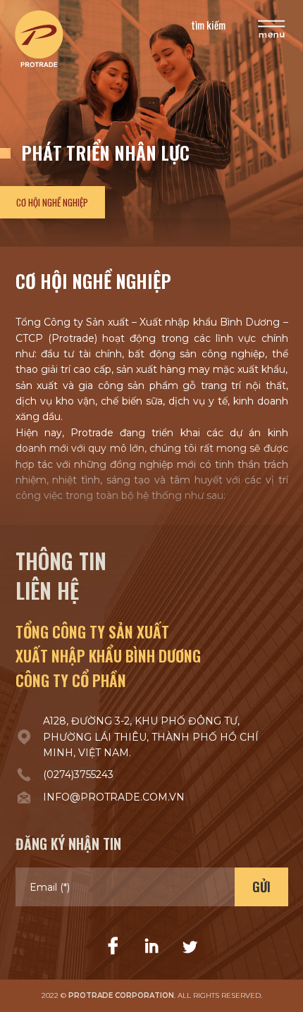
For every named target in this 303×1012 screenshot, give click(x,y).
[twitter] (189, 946)
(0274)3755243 (78, 774)
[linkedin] (151, 946)
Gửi (261, 886)
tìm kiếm (208, 24)
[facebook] (113, 946)
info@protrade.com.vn (114, 797)
